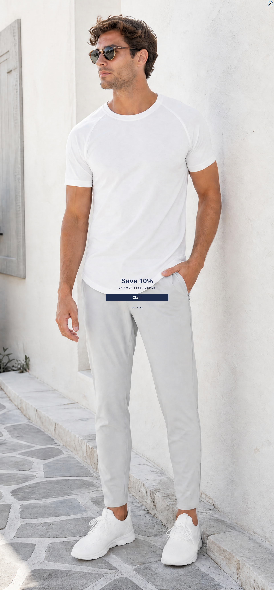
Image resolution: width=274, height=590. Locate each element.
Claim (137, 297)
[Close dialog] (270, 3)
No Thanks (137, 307)
